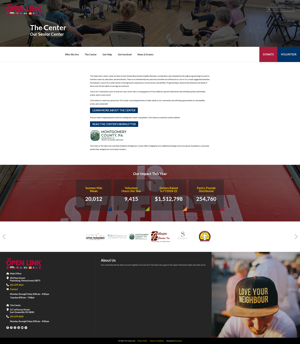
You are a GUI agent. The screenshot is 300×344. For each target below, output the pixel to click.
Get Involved (125, 54)
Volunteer (288, 54)
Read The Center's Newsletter (114, 124)
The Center (91, 54)
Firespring (178, 341)
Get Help (107, 54)
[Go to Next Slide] (296, 236)
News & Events (145, 54)
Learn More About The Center (113, 110)
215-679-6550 (16, 316)
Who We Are (72, 54)
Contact (14, 289)
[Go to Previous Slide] (4, 236)
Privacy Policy (142, 341)
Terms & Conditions (157, 341)
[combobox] (280, 9)
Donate (268, 54)
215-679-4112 (16, 285)
